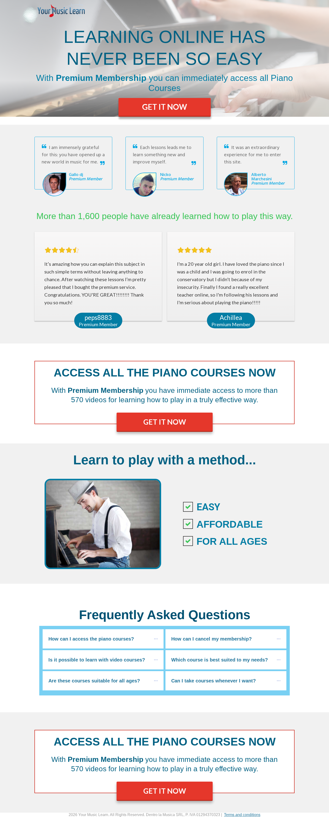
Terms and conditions (242, 815)
